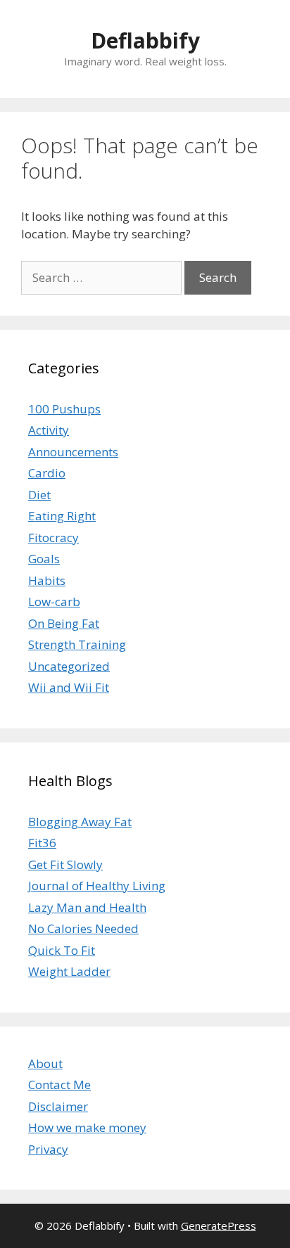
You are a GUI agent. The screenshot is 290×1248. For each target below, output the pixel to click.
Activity (48, 430)
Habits (46, 580)
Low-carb (54, 601)
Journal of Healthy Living (96, 885)
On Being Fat (63, 623)
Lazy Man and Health (87, 907)
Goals (44, 559)
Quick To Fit (61, 950)
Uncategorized (69, 666)
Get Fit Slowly (65, 864)
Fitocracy (53, 537)
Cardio (46, 473)
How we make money (87, 1127)
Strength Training (77, 644)
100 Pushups (64, 409)
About (45, 1063)
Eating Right (62, 516)
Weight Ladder (69, 971)
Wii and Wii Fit (68, 687)
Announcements (73, 452)
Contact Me (59, 1084)
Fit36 (42, 843)
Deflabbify (145, 40)
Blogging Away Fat (80, 821)
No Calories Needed (83, 928)
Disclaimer (58, 1106)
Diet (39, 495)
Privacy (48, 1149)
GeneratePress (218, 1225)
